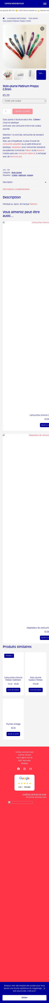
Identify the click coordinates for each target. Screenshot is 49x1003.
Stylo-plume (33, 18)
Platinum (33, 204)
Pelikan (28, 150)
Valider (24, 998)
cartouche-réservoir (26, 154)
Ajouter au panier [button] (13, 734)
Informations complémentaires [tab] (16, 189)
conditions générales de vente (34, 794)
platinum (22, 175)
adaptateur (16, 147)
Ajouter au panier (22, 111)
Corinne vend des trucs (14, 4)
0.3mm (14, 175)
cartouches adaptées (12, 144)
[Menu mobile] (45, 4)
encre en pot (16, 157)
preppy (30, 175)
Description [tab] (8, 182)
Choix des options (13, 690)
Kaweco (40, 150)
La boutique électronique (16, 18)
